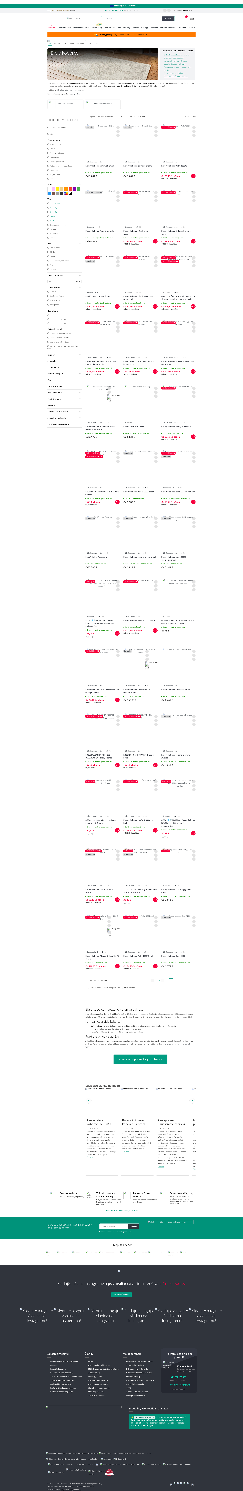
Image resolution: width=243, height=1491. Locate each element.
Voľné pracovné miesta (135, 1395)
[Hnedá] (53, 193)
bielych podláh (74, 94)
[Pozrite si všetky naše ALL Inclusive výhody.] (55, 1471)
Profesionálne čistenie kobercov (176, 76)
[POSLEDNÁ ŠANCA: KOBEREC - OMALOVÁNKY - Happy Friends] (102, 729)
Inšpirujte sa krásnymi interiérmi (139, 1361)
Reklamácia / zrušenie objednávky (64, 1361)
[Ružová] (53, 189)
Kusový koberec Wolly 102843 (174, 166)
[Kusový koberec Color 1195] (178, 930)
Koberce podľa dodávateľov (137, 1369)
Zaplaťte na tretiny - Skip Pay (62, 1380)
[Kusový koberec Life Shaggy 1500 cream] (140, 205)
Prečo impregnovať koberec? (174, 73)
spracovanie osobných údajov (120, 1232)
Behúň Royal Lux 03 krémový (98, 296)
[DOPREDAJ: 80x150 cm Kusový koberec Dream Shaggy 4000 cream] (178, 595)
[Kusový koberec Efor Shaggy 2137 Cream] (178, 864)
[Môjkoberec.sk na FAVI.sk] (109, 1471)
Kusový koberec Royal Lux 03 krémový (178, 492)
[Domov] (49, 41)
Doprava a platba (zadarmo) (61, 1373)
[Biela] (49, 189)
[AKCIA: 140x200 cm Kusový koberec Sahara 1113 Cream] (102, 794)
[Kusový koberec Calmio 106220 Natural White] (140, 664)
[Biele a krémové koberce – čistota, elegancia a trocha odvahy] (137, 1100)
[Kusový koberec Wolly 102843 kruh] (140, 930)
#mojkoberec (174, 1283)
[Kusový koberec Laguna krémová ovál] (140, 531)
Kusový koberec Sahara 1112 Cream (139, 620)
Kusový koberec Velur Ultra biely (99, 231)
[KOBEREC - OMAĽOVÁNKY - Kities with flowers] (102, 466)
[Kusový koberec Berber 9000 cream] (140, 466)
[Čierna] (61, 193)
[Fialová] (74, 189)
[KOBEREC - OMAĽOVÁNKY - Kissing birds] (140, 729)
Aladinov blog (94, 1373)
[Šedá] (57, 193)
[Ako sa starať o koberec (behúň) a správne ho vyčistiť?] (101, 1100)
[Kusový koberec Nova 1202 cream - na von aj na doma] (102, 664)
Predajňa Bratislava (58, 1369)
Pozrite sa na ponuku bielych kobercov (140, 1059)
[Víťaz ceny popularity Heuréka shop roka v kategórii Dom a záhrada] (73, 18)
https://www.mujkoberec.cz (71, 1489)
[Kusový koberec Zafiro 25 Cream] (140, 140)
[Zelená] (78, 189)
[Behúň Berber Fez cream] (102, 531)
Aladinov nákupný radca (98, 1380)
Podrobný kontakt (178, 1389)
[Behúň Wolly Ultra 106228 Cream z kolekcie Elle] (140, 336)
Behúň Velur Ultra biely (133, 426)
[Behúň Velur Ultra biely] (140, 401)
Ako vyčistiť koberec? (96, 1395)
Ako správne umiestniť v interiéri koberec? (171, 1124)
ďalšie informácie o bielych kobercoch (70, 90)
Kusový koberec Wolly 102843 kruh (138, 956)
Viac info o (115, 1232)
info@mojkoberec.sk (179, 1384)
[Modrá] (49, 193)
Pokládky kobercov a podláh (61, 1392)
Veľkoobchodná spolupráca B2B (138, 1373)
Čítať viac (90, 1157)
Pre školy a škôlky (133, 1376)
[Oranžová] (66, 189)
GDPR (128, 1388)
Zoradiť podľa (90, 116)
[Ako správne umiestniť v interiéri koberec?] (172, 1100)
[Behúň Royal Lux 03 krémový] (102, 271)
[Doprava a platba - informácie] (121, 1454)
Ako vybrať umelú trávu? (98, 1384)
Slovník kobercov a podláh (98, 1388)
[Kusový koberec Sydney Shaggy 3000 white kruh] (178, 336)
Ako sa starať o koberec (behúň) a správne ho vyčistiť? (100, 1124)
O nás (90, 1361)
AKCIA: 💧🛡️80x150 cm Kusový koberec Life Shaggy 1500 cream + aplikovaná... (178, 823)
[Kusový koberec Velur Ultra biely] (102, 205)
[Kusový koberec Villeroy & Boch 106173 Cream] (102, 930)
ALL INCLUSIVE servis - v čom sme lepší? (66, 1376)
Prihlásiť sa (178, 10)
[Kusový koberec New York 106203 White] (102, 864)
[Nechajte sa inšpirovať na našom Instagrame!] (121, 1272)
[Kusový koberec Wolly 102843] (178, 140)
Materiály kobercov (96, 1392)
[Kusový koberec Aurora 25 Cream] (102, 140)
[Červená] (70, 189)
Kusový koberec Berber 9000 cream (138, 492)
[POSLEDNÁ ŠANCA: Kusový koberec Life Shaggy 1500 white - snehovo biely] (178, 271)
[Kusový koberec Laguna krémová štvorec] (178, 729)
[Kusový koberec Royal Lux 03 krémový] (178, 466)
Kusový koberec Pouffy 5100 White (176, 426)
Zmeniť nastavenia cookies (137, 1392)
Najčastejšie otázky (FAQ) (60, 1384)
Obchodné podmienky (135, 1384)
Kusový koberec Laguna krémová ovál (140, 557)
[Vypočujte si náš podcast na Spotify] (95, 1471)
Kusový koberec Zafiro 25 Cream (137, 166)
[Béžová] (61, 189)
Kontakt (73, 10)
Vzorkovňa (60, 10)
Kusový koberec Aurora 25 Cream (100, 166)
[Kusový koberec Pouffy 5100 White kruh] (140, 794)
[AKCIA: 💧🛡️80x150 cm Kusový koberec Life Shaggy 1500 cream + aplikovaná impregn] (178, 794)
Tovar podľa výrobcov (135, 1365)
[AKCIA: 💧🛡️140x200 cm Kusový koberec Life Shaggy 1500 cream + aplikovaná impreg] (102, 595)
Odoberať (134, 1226)
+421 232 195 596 (114, 10)
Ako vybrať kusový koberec (99, 1365)
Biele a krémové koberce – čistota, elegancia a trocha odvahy (134, 1126)
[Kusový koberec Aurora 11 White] (178, 664)
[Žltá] (57, 189)
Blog (49, 10)
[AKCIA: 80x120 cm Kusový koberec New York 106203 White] (140, 864)
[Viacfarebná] (66, 193)
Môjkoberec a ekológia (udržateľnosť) (103, 1369)
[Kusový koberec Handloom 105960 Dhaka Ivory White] (102, 401)
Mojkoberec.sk (88, 1486)
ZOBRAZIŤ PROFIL (121, 1294)
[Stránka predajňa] (84, 1425)
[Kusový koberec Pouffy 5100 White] (178, 401)
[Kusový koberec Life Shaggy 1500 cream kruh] (140, 271)
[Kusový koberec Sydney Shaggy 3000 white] (178, 205)
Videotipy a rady (95, 1376)
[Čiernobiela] (70, 193)
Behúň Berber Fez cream (96, 557)
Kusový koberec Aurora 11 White (175, 689)
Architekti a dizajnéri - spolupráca (140, 1380)
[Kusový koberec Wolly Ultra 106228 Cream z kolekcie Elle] (102, 336)
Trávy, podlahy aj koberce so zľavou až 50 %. (124, 34)
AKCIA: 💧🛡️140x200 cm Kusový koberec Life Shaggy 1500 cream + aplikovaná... (100, 623)
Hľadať (168, 18)
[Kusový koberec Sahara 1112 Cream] (140, 595)
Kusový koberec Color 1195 (173, 956)
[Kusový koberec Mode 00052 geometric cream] (178, 531)
